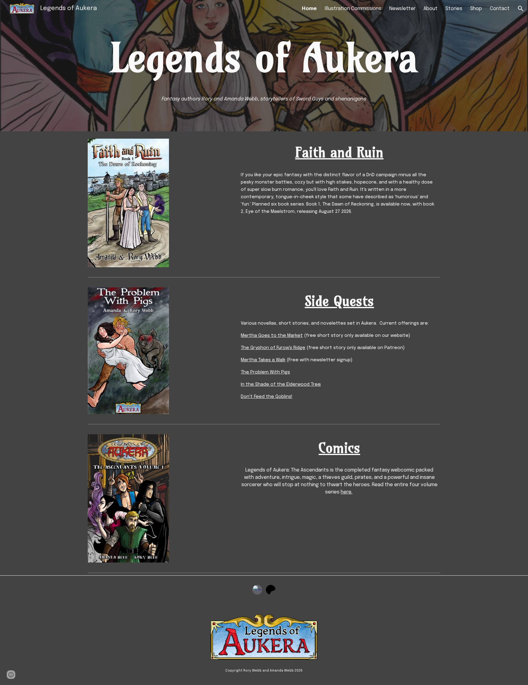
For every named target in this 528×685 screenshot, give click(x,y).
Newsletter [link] (402, 8)
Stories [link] (454, 8)
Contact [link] (500, 8)
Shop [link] (476, 8)
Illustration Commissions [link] (353, 8)
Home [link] (309, 8)
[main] (264, 57)
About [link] (431, 8)
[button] (520, 8)
